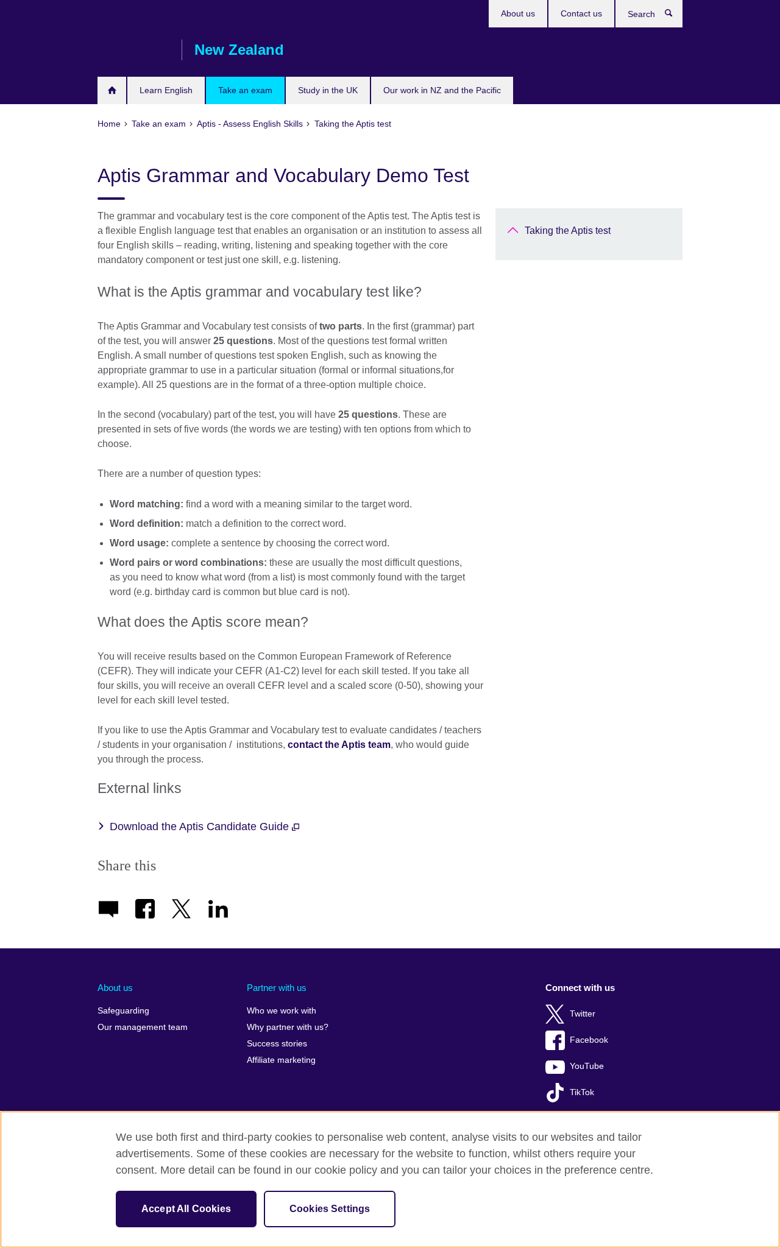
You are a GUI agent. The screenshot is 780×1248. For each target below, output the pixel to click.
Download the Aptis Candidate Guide (201, 826)
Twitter (582, 1013)
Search (674, 16)
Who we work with (281, 1010)
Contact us (581, 13)
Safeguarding (123, 1010)
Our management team (143, 1027)
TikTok (582, 1092)
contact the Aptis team (339, 744)
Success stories (277, 1043)
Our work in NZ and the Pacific (442, 90)
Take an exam (245, 90)
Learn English (166, 90)
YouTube (587, 1066)
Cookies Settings (329, 1209)
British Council (133, 50)
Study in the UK (328, 90)
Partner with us (277, 987)
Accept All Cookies (186, 1209)
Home (112, 90)
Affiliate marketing (281, 1060)
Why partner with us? (287, 1027)
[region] (390, 1179)
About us (518, 13)
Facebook (589, 1040)
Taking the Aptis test (568, 230)
